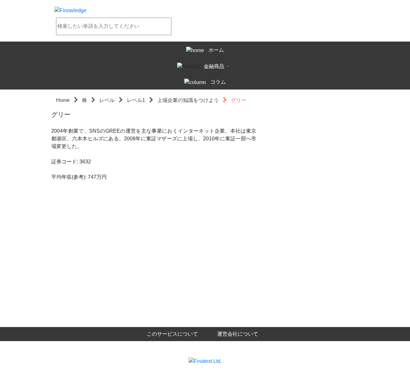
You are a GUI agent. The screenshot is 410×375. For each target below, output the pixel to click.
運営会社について (237, 334)
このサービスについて (172, 334)
